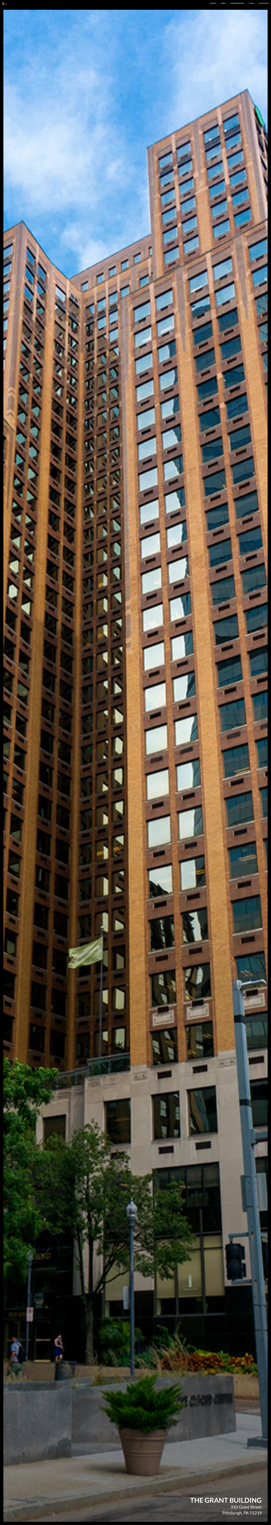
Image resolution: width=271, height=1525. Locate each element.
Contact (251, 3)
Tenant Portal (263, 3)
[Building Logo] (5, 3)
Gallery (223, 3)
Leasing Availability (237, 3)
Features (213, 3)
